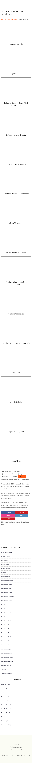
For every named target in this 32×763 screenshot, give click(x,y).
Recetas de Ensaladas (7, 596)
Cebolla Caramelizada (7, 709)
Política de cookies (16, 747)
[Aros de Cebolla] (16, 396)
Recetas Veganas (6, 665)
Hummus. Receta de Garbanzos (16, 193)
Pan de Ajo (16, 372)
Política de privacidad (16, 750)
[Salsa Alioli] (16, 455)
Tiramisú (3, 717)
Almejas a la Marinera (7, 729)
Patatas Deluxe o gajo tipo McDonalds (16, 283)
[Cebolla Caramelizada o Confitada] (16, 337)
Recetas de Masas (6, 617)
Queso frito (16, 73)
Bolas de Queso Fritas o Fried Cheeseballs (16, 104)
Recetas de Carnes (6, 588)
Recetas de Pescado (7, 625)
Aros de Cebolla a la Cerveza (16, 252)
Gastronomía (5, 564)
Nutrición (3, 572)
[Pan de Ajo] (16, 367)
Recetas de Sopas (6, 645)
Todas (22, 477)
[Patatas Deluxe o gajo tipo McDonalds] (16, 276)
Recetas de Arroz (6, 576)
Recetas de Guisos (6, 600)
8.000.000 (8, 513)
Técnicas (3, 669)
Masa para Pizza (6, 697)
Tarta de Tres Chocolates (8, 713)
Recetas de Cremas (7, 592)
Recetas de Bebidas (7, 580)
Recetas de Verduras (7, 657)
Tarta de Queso (5, 688)
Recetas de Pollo (6, 629)
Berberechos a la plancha (16, 164)
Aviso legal (16, 744)
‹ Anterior (17, 471)
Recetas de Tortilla (6, 653)
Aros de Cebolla (16, 402)
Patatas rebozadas (16, 44)
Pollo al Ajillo (4, 721)
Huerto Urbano (5, 568)
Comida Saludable (6, 552)
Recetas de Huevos (6, 608)
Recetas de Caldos (6, 584)
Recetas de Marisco (7, 612)
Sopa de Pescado (6, 705)
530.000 (8, 516)
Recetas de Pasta (6, 621)
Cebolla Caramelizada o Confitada (16, 343)
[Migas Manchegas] (16, 217)
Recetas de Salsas (6, 641)
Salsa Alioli (16, 461)
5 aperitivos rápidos (16, 431)
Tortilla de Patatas (6, 692)
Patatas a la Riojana (7, 725)
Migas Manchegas (16, 223)
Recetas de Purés (6, 637)
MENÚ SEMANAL (6, 684)
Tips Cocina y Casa (6, 673)
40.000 (21, 516)
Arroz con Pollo (5, 701)
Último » (14, 476)
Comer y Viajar (5, 556)
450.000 (21, 513)
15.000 (8, 519)
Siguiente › (5, 476)
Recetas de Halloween (7, 604)
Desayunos (4, 560)
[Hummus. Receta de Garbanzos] (16, 188)
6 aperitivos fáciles (16, 314)
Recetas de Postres (6, 633)
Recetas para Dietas (7, 661)
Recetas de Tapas (6, 649)
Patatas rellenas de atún (16, 135)
